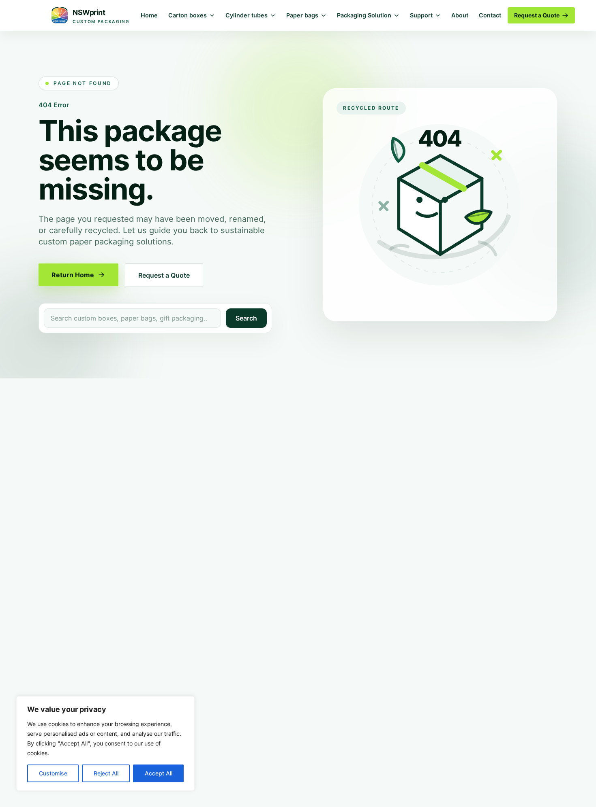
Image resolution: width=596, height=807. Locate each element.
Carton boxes (187, 15)
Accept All (158, 773)
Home (149, 15)
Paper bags (302, 15)
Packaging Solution (364, 15)
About (459, 15)
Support (421, 15)
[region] (105, 743)
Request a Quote (537, 15)
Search (246, 318)
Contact (490, 15)
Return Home (72, 275)
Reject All (106, 773)
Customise (53, 773)
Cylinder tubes (246, 15)
